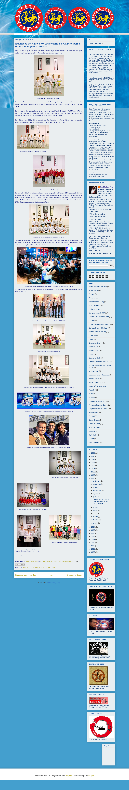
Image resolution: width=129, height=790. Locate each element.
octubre (96, 487)
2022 (93, 466)
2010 (93, 549)
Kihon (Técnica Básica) (97, 386)
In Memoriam (93, 371)
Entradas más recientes (25, 575)
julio (95, 497)
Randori (92, 416)
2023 (93, 462)
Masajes (92, 397)
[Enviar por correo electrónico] (16, 565)
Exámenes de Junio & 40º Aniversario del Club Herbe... (101, 501)
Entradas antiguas (74, 575)
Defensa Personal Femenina (99, 324)
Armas (91, 294)
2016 (93, 530)
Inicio (51, 575)
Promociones (93, 412)
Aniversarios (27, 567)
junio (95, 507)
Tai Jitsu (92, 431)
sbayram (69, 776)
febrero (96, 520)
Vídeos (91, 439)
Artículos (92, 298)
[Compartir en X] (20, 565)
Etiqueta (92, 339)
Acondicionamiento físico (98, 287)
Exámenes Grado (39, 567)
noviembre (97, 484)
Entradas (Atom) (54, 582)
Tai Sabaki (92, 435)
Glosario (92, 354)
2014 (93, 536)
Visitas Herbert (94, 442)
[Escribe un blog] (18, 565)
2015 (93, 533)
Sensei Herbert (94, 424)
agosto (95, 493)
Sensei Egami (94, 420)
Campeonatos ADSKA (97, 313)
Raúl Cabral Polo (106, 187)
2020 (93, 472)
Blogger (91, 776)
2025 (93, 456)
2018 (93, 478)
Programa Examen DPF (97, 401)
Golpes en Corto (95, 358)
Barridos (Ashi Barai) (96, 302)
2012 (93, 543)
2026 (93, 453)
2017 (93, 527)
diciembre (97, 481)
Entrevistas (93, 335)
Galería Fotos (51, 567)
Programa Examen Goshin (98, 405)
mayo (95, 510)
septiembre (97, 490)
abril (95, 513)
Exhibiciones (93, 347)
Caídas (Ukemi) (94, 309)
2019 (93, 475)
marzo (95, 517)
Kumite (91, 394)
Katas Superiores (95, 382)
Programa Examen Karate (98, 409)
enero (95, 523)
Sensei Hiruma (94, 427)
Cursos (91, 320)
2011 (93, 546)
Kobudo (92, 390)
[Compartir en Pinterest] (24, 565)
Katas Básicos (94, 379)
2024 (93, 459)
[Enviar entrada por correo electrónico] (77, 561)
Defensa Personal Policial (98, 328)
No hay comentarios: (66, 561)
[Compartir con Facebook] (22, 565)
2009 (93, 552)
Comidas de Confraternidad (99, 317)
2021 (93, 469)
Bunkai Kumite (94, 305)
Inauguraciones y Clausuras (99, 375)
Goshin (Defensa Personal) (98, 362)
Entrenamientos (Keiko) (97, 332)
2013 (93, 539)
